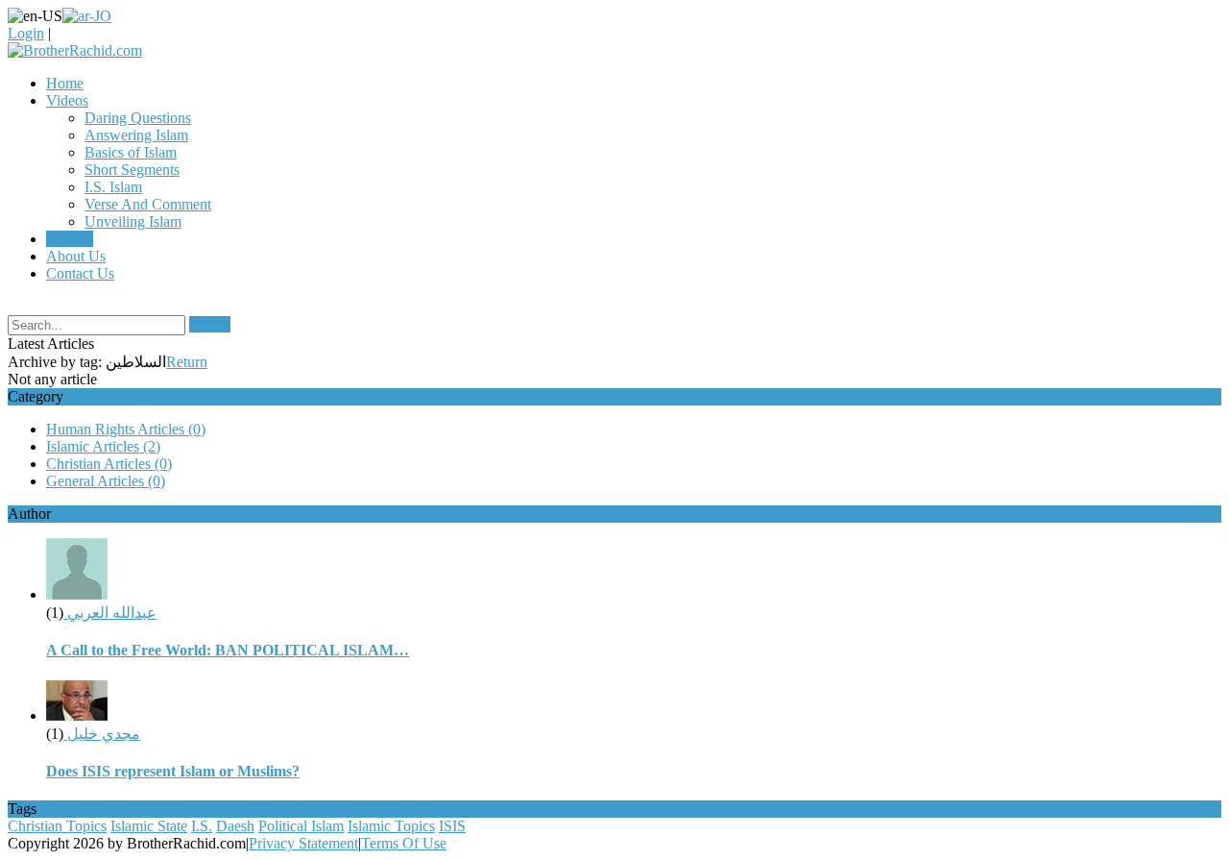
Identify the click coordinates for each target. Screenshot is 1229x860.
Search (209, 324)
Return (186, 362)
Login (26, 33)
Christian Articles (109, 463)
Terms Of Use (403, 843)
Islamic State (148, 826)
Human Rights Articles (125, 429)
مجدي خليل (101, 733)
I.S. (201, 826)
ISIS (452, 826)
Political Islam (301, 826)
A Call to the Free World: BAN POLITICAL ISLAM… (227, 650)
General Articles (105, 481)
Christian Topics (57, 826)
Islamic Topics (391, 826)
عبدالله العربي (110, 612)
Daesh (235, 826)
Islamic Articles (103, 446)
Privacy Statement (303, 843)
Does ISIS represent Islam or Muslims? (173, 771)
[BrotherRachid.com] (75, 50)
